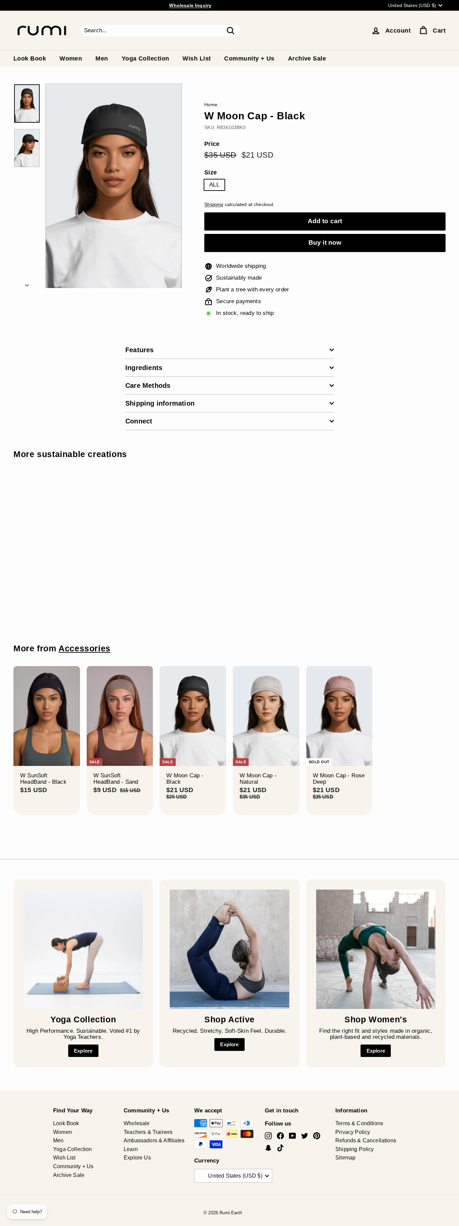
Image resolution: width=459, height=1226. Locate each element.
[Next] (26, 283)
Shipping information (160, 403)
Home (210, 104)
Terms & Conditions (359, 1123)
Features (139, 350)
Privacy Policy (352, 1132)
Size (210, 172)
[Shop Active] (229, 949)
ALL (214, 184)
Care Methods (147, 385)
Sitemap (345, 1157)
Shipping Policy (354, 1149)
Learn (131, 1149)
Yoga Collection (145, 58)
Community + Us (249, 58)
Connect (138, 421)
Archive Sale (307, 58)
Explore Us (137, 1157)
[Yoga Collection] (83, 949)
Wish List (196, 58)
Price (211, 144)
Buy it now (325, 242)
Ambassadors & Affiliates (154, 1140)
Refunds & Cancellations (365, 1140)
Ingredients (143, 367)
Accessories (84, 648)
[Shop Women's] (375, 949)
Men (101, 58)
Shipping (213, 204)
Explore (83, 1051)
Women (70, 58)
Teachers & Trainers (148, 1132)
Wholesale (137, 1123)
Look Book (29, 58)
